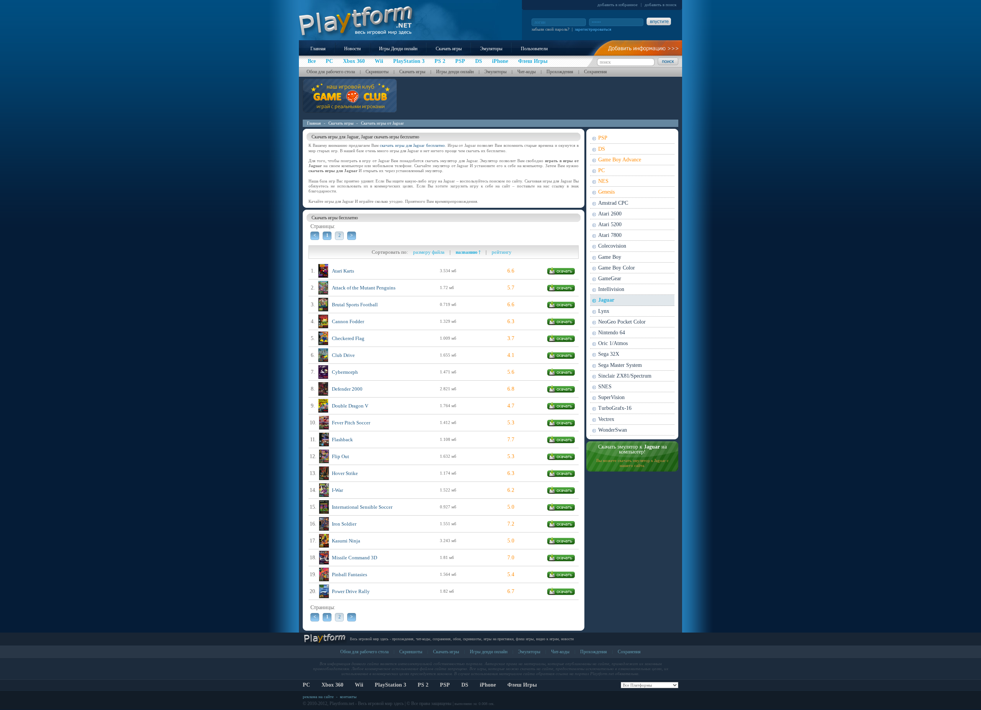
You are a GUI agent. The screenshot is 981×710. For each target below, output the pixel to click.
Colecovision (612, 246)
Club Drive (343, 355)
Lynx (603, 311)
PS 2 (423, 685)
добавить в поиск (660, 4)
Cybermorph (345, 372)
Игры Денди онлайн (398, 48)
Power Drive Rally (351, 591)
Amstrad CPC (613, 203)
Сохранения (595, 71)
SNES (605, 387)
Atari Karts (343, 271)
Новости (352, 48)
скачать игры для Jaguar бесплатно (412, 145)
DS (601, 149)
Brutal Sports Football (355, 304)
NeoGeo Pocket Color (622, 322)
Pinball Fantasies (349, 574)
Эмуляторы (491, 48)
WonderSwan (612, 430)
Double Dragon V (350, 406)
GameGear (609, 278)
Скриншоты (377, 71)
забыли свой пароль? (550, 29)
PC (601, 170)
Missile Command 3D (354, 557)
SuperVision (611, 397)
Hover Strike (345, 473)
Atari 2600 (610, 214)
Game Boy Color (616, 268)
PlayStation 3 (390, 685)
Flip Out (340, 456)
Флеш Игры (522, 685)
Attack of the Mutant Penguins (363, 288)
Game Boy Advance (619, 160)
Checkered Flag (348, 338)
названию (467, 252)
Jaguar (606, 300)
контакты (348, 696)
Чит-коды (526, 71)
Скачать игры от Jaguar (382, 123)
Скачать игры (449, 48)
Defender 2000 (347, 389)
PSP (602, 138)
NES (603, 181)
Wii (359, 685)
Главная (318, 48)
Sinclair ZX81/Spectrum (624, 376)
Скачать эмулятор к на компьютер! (632, 449)
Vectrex (606, 419)
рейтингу (502, 252)
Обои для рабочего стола (331, 71)
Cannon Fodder (348, 321)
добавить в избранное (617, 4)
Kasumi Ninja (346, 541)
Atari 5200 (610, 224)
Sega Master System (620, 365)
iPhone (488, 685)
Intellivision (611, 289)
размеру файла (429, 252)
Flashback (342, 439)
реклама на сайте (318, 696)
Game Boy (609, 257)
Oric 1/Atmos (613, 343)
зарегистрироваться (593, 29)
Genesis (606, 192)
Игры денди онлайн (455, 71)
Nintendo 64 (611, 332)
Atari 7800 (610, 235)
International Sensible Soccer (362, 507)
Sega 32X (608, 354)
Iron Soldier (344, 524)
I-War (337, 490)
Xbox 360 (332, 685)
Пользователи (534, 48)
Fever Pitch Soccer (351, 423)
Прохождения (559, 71)
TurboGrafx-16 (615, 408)
